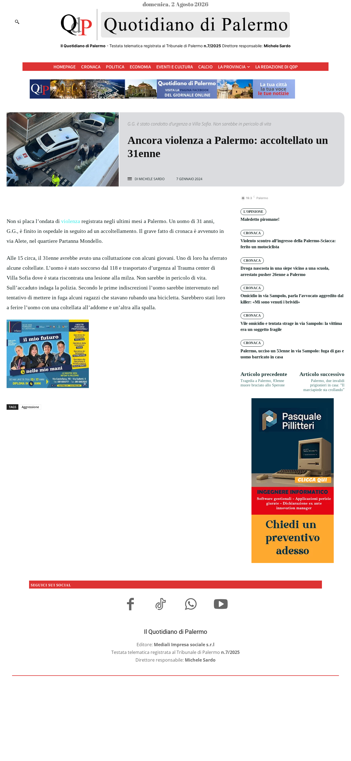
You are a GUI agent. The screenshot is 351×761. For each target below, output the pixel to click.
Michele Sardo (152, 179)
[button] (17, 22)
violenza (70, 221)
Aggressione (30, 407)
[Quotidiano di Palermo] (175, 24)
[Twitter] (110, 201)
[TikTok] (160, 605)
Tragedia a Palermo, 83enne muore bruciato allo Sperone (262, 383)
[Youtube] (221, 605)
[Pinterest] (123, 201)
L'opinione (253, 212)
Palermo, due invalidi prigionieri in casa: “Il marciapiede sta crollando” (323, 385)
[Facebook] (98, 201)
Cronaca (252, 233)
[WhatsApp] (136, 201)
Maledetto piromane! (259, 219)
